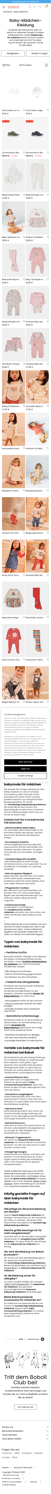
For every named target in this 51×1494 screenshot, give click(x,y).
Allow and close (25, 762)
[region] (25, 745)
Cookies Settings (25, 776)
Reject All (25, 769)
